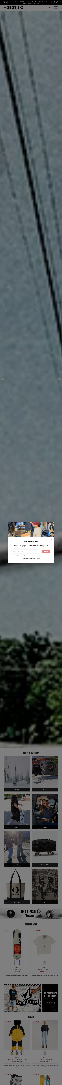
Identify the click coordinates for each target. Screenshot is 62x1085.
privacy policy (42, 555)
